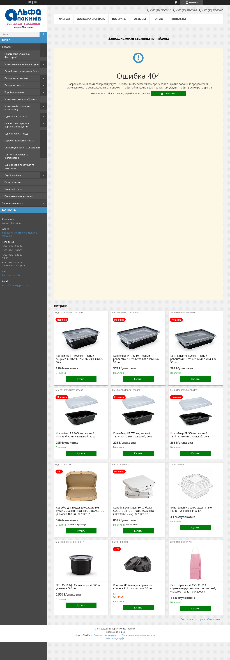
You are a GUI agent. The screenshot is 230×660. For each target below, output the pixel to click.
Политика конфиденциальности (138, 635)
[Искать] (43, 34)
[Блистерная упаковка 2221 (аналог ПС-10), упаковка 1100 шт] (196, 486)
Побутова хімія (13, 182)
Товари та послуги (12, 203)
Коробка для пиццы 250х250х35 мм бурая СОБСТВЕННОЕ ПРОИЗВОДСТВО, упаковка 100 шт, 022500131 (80, 511)
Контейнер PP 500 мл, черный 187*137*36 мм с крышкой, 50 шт (190, 435)
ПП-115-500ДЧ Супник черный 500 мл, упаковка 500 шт (79, 587)
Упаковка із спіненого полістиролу (17, 107)
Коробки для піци (14, 92)
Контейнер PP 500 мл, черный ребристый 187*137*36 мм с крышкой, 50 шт (193, 359)
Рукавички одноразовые (18, 196)
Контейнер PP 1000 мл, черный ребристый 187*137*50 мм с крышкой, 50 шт (79, 359)
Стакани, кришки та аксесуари (22, 147)
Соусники (170, 93)
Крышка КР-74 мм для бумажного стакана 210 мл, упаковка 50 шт (133, 587)
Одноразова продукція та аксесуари (19, 166)
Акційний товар (13, 189)
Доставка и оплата (91, 18)
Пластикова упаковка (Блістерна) (17, 55)
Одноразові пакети (15, 116)
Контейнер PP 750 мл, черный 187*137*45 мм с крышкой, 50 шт (133, 435)
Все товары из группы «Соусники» (200, 619)
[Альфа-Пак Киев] (23, 17)
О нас (159, 18)
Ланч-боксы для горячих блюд (21, 71)
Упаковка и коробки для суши (21, 64)
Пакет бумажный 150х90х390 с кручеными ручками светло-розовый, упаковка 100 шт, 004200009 (193, 588)
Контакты (178, 18)
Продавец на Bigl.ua (115, 632)
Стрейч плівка (12, 175)
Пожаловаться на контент (107, 635)
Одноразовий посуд (16, 133)
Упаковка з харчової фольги (20, 99)
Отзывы (140, 18)
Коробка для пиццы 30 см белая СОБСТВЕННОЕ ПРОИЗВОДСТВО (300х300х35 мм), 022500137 (133, 511)
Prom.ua (131, 629)
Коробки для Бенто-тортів (19, 140)
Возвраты (119, 18)
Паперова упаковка (16, 78)
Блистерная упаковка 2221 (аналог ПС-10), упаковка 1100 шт (191, 509)
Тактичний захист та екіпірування (16, 156)
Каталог (6, 46)
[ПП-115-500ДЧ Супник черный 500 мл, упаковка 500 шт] (81, 564)
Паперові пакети (14, 85)
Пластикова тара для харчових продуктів (16, 125)
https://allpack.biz (12, 275)
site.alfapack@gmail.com (15, 285)
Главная (64, 18)
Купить (81, 379)
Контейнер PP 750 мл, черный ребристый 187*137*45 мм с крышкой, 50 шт (136, 359)
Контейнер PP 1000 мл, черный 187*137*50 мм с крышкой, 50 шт (76, 435)
